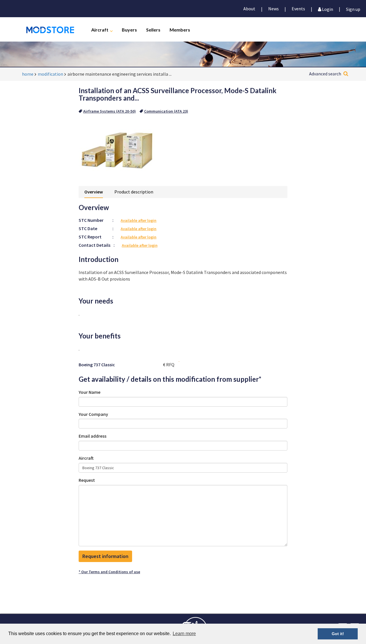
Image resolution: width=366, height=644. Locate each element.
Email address (92, 436)
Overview (93, 192)
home (27, 74)
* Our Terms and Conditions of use (109, 571)
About (249, 8)
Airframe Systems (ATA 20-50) (109, 111)
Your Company (93, 414)
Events (298, 8)
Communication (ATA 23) (166, 111)
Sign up (353, 8)
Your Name (89, 392)
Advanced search (325, 74)
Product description (133, 192)
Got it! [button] (338, 633)
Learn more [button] (184, 633)
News (273, 8)
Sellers (153, 29)
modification (50, 74)
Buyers (129, 29)
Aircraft (99, 29)
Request (87, 480)
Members (180, 29)
